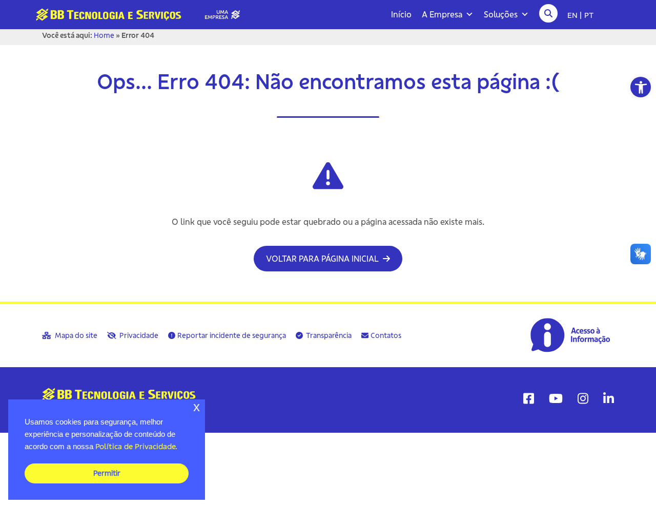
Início (401, 14)
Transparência (328, 335)
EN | (574, 15)
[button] (640, 87)
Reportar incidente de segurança (231, 335)
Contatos (386, 335)
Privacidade (138, 335)
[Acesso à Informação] (571, 334)
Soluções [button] (501, 14)
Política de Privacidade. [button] (136, 446)
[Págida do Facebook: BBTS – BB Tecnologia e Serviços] (528, 398)
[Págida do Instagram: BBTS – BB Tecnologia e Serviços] (583, 398)
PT (588, 15)
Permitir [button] (106, 473)
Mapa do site (75, 335)
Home (104, 35)
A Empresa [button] (442, 14)
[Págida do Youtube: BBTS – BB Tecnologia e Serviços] (556, 398)
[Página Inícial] (142, 13)
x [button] (196, 407)
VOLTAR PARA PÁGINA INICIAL (323, 258)
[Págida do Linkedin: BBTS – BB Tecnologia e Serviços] (608, 398)
